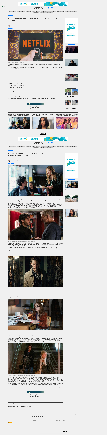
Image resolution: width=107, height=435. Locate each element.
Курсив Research (3, 11)
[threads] (40, 416)
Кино (12, 28)
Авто (5, 10)
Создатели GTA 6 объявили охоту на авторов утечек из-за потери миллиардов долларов (67, 115)
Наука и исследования (71, 11)
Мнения (5, 18)
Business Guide (4, 12)
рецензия (12, 163)
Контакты (34, 420)
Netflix (9, 28)
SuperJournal (4, 14)
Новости (4, 8)
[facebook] (42, 416)
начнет (22, 98)
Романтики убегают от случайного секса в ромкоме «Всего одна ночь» (22, 403)
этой (34, 71)
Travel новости (21, 11)
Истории (4, 9)
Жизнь (38, 11)
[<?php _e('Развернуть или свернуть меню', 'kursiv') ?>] (5, 29)
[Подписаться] (47, 414)
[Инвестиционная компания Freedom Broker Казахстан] (3, 6)
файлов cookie (52, 432)
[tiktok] (38, 416)
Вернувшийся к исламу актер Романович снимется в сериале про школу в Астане (71, 70)
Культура (53, 11)
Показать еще (42, 133)
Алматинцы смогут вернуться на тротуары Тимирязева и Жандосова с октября (71, 206)
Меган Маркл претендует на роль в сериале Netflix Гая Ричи (43, 115)
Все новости (12, 11)
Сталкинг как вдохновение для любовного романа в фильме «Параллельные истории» (18, 115)
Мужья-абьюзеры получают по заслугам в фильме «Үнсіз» (19, 406)
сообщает (35, 67)
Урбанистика (49, 12)
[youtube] (36, 416)
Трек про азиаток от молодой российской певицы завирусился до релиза (71, 84)
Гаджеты (29, 11)
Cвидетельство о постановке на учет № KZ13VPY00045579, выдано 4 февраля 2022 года (18, 417)
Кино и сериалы (45, 11)
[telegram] (34, 416)
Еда (33, 11)
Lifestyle (4, 13)
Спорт (5, 17)
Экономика (4, 16)
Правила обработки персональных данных (62, 419)
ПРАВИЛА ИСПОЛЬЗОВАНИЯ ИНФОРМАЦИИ (61, 420)
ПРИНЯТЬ (64, 431)
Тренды (42, 12)
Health (5, 15)
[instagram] (32, 416)
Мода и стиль (60, 11)
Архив (5, 19)
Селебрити (36, 12)
